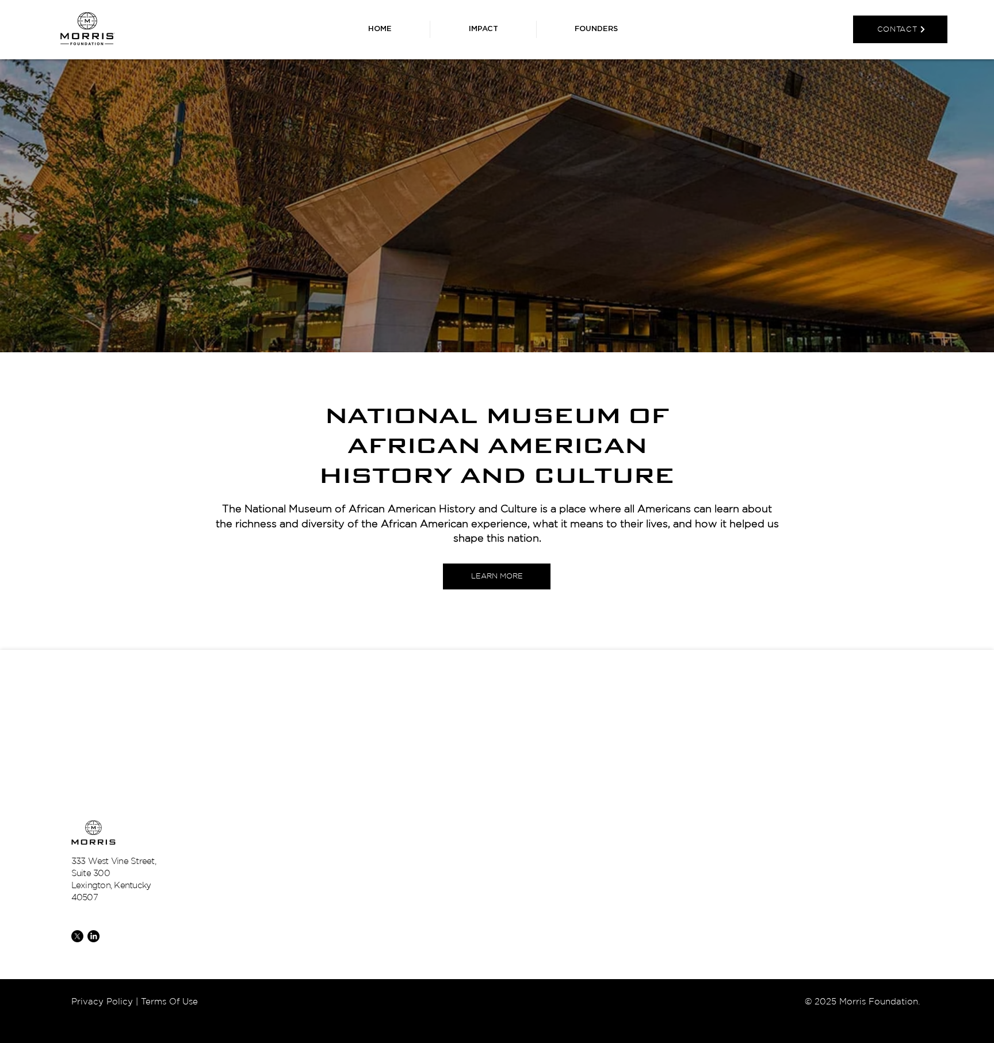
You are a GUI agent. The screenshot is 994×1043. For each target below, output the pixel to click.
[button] (596, 29)
